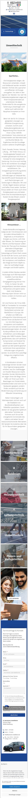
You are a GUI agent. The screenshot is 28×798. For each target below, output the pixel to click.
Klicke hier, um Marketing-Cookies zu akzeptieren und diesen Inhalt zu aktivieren (14, 708)
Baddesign (14, 473)
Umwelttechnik (14, 535)
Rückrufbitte (6, 681)
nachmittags (14, 678)
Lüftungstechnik (14, 514)
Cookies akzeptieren (15, 786)
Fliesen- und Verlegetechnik (14, 558)
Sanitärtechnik (14, 452)
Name (5, 652)
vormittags (6, 678)
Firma (4, 658)
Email (4, 664)
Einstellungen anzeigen (15, 794)
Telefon (5, 670)
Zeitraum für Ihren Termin (10, 676)
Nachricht (6, 686)
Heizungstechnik (14, 494)
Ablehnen (14, 790)
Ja (4, 683)
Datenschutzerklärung (13, 646)
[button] (14, 13)
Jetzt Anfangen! (14, 598)
